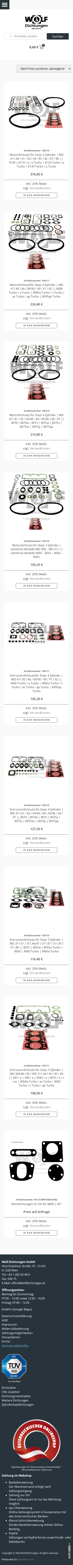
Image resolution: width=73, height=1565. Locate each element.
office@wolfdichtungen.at (28, 1283)
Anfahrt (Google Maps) (17, 1309)
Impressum (9, 1324)
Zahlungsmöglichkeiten (17, 1333)
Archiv (6, 1341)
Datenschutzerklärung (17, 1316)
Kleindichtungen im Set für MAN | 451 (36, 1204)
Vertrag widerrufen (15, 1346)
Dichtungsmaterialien (16, 1396)
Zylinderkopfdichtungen (18, 1405)
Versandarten (11, 1337)
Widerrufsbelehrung (15, 1329)
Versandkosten (40, 188)
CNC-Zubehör (11, 1392)
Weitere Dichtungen (15, 1400)
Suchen (57, 36)
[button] (4, 4)
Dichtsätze (9, 1388)
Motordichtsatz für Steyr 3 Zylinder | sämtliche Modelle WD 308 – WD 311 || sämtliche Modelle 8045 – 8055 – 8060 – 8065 (36, 551)
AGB (4, 1320)
